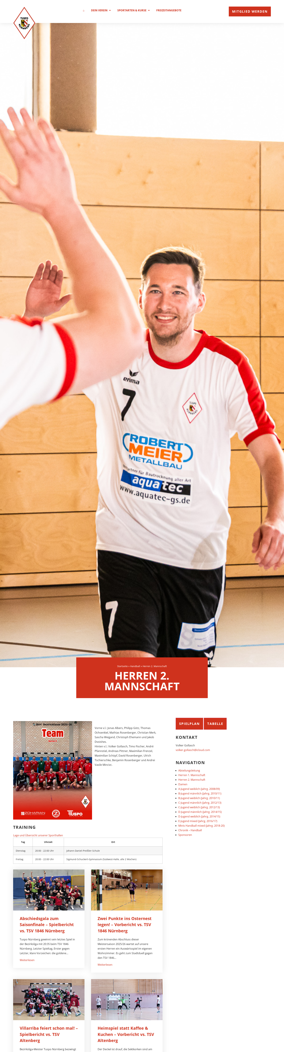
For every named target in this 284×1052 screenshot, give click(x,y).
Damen (182, 784)
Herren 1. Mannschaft (191, 775)
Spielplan (189, 723)
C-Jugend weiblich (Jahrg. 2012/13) (199, 807)
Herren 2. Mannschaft (191, 779)
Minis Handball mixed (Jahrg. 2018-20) (201, 825)
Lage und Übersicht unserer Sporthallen (38, 835)
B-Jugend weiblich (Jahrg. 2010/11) (199, 798)
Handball (135, 666)
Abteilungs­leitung (189, 770)
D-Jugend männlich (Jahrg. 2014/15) (200, 812)
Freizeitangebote (168, 10)
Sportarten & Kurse (131, 10)
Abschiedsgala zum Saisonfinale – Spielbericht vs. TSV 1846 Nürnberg (47, 924)
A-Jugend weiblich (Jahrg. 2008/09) (199, 789)
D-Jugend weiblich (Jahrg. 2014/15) (199, 816)
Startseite (122, 666)
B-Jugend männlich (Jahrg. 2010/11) (199, 793)
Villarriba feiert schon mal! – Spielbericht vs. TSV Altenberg (49, 1034)
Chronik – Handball (190, 830)
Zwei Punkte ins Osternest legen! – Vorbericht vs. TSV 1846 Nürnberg (125, 924)
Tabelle (215, 723)
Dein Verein (99, 10)
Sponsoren (185, 835)
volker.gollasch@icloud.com (193, 750)
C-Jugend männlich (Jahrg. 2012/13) (199, 802)
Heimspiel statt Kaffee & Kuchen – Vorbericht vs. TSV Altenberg (126, 1034)
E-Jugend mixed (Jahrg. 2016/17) (197, 821)
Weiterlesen (27, 960)
